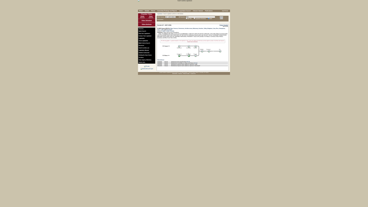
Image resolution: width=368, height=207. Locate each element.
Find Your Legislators (144, 33)
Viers (158, 29)
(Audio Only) (142, 17)
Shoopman (222, 28)
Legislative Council (185, 11)
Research (141, 45)
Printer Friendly (224, 25)
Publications (209, 11)
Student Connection (144, 52)
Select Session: (161, 17)
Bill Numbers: (182, 17)
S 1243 (167, 31)
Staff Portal (225, 11)
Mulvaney (195, 28)
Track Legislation (143, 40)
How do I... (141, 28)
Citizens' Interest (198, 11)
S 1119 (163, 31)
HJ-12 (188, 61)
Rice (217, 28)
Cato (214, 28)
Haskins (201, 28)
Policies (180, 73)
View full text (160, 60)
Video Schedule (147, 20)
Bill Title (189, 18)
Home (141, 11)
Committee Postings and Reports (167, 11)
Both (211, 18)
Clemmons (181, 28)
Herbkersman (188, 28)
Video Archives (147, 24)
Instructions (160, 19)
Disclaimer (174, 73)
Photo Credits (186, 73)
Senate (147, 11)
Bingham (209, 28)
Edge (171, 28)
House (153, 11)
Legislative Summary (200, 18)
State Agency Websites (145, 60)
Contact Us (193, 73)
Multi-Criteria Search (144, 43)
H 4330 (172, 31)
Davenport (169, 29)
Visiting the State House (145, 55)
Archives (141, 57)
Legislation (142, 38)
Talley (205, 28)
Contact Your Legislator (145, 36)
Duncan (175, 28)
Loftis (162, 29)
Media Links (142, 62)
